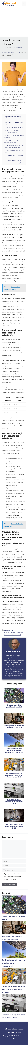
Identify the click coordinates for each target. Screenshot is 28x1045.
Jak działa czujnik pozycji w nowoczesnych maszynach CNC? (14, 826)
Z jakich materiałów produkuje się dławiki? (14, 706)
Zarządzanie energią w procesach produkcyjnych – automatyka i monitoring (14, 775)
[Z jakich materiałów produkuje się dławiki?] (14, 905)
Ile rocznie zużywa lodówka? (12, 635)
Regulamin (10, 1032)
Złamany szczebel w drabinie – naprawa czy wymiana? (14, 726)
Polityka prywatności (11, 1029)
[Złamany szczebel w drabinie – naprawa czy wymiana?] (14, 928)
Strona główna (6, 52)
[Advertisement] (14, 22)
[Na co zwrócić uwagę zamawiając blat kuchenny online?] (14, 1003)
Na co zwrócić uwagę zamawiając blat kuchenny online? (14, 801)
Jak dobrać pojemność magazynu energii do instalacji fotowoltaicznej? (14, 750)
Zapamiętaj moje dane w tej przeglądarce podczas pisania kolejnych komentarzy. (12, 876)
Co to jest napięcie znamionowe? (14, 632)
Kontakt (21, 1029)
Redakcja (18, 1032)
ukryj (5, 119)
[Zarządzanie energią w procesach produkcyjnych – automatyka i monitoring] (14, 976)
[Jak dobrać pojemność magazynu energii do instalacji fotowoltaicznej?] (14, 950)
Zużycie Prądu (15, 52)
